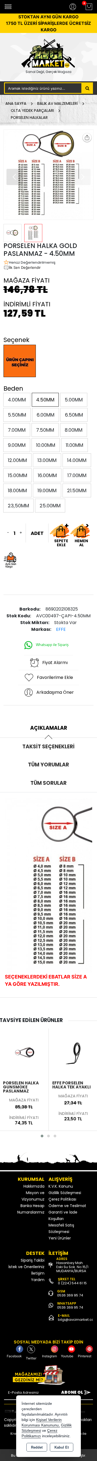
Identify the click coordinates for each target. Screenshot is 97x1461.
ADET (37, 533)
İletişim (37, 1273)
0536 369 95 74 (70, 1295)
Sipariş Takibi (32, 1260)
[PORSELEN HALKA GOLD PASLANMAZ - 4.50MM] (48, 175)
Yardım (37, 1279)
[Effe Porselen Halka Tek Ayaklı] (24, 1052)
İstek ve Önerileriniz (26, 1266)
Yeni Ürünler (59, 1238)
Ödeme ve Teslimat (67, 1205)
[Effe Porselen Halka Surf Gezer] (73, 1052)
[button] (14, 177)
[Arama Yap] (87, 88)
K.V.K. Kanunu (60, 1186)
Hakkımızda (33, 1186)
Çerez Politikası (62, 1199)
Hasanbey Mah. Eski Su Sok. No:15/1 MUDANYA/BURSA (72, 1267)
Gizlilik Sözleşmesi (64, 1192)
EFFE (61, 629)
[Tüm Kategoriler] (8, 7)
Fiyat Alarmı (55, 662)
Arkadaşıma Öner (55, 692)
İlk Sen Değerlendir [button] (25, 267)
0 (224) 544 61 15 (72, 1283)
